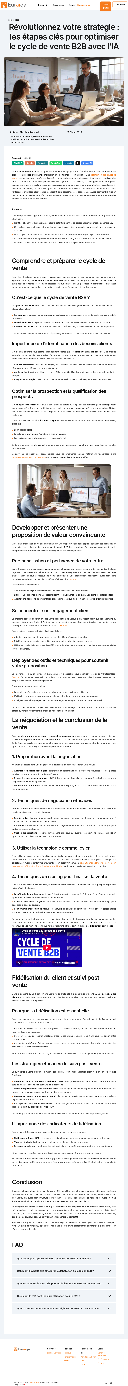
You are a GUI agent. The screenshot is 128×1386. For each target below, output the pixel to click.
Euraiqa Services (54, 1353)
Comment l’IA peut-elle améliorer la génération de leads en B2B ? (55, 1270)
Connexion (119, 4)
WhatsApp (55, 163)
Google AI (87, 163)
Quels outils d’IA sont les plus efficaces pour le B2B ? (48, 1296)
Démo (72, 5)
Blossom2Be (34, 1382)
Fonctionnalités (70, 1357)
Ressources (58, 5)
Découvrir (43, 5)
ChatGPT (18, 163)
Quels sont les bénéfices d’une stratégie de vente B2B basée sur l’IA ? (59, 1308)
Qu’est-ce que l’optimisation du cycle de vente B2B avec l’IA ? (54, 1258)
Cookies (101, 1363)
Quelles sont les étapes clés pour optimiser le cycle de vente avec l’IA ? (60, 1283)
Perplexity (42, 163)
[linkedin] (106, 1383)
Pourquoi (68, 1353)
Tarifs (66, 1361)
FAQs (83, 1365)
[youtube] (111, 1383)
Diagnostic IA (83, 5)
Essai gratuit (105, 6)
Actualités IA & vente (89, 1357)
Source (72, 579)
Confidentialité (104, 1359)
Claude (29, 163)
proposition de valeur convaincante (29, 457)
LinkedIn (68, 163)
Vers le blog (13, 20)
